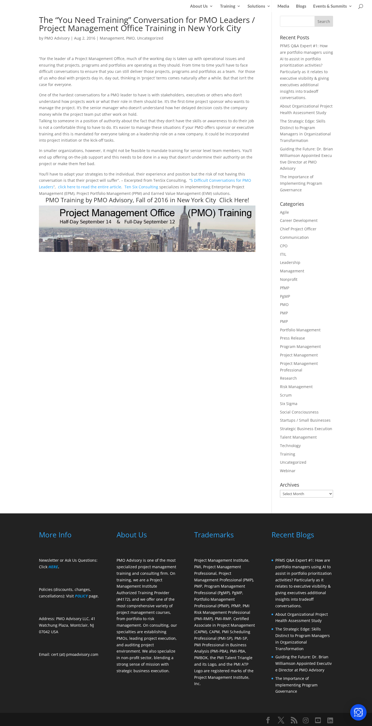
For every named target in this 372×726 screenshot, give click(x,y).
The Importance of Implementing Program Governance (301, 183)
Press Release (292, 338)
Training (227, 6)
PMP (284, 313)
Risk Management (296, 386)
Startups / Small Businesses (305, 420)
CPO (284, 245)
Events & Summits (330, 6)
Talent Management (298, 437)
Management (112, 38)
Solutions (256, 6)
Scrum (286, 395)
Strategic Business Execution (306, 428)
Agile (284, 212)
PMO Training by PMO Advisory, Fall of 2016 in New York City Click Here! (147, 200)
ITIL (283, 254)
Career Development (299, 220)
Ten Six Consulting (141, 186)
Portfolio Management (300, 329)
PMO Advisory (57, 38)
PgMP (285, 296)
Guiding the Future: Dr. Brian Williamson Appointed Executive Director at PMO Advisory (303, 663)
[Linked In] (330, 720)
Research (288, 378)
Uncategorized (150, 38)
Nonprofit (288, 279)
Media (283, 6)
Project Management (299, 355)
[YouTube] (318, 720)
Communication (294, 237)
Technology (290, 445)
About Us (199, 6)
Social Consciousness (299, 412)
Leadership (290, 262)
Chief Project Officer (298, 228)
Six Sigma (288, 403)
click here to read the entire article (89, 186)
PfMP (284, 287)
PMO (130, 38)
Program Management (300, 346)
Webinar (287, 470)
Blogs (301, 6)
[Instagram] (306, 720)
